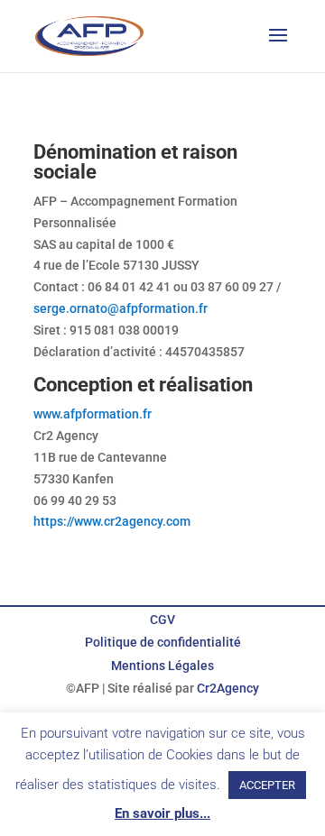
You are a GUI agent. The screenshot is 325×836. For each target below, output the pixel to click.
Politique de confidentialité (163, 642)
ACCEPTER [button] (267, 785)
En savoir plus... (162, 813)
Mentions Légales (162, 665)
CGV (162, 619)
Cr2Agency (228, 688)
